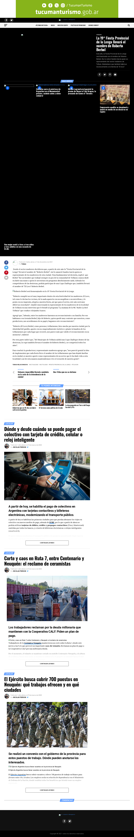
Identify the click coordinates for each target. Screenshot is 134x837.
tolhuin (75, 364)
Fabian (24, 264)
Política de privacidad (78, 25)
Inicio (53, 25)
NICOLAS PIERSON (19, 447)
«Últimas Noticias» (41, 25)
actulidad (44, 364)
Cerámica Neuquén (32, 643)
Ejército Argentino (18, 774)
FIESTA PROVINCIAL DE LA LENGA (60, 364)
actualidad (34, 364)
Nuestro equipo (63, 25)
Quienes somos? (93, 25)
